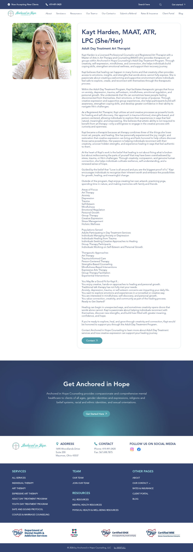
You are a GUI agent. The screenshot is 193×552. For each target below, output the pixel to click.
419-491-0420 (55, 4)
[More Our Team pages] (96, 13)
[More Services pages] (65, 13)
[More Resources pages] (81, 13)
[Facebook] (139, 449)
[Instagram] (132, 449)
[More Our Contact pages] (115, 13)
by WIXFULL (120, 547)
